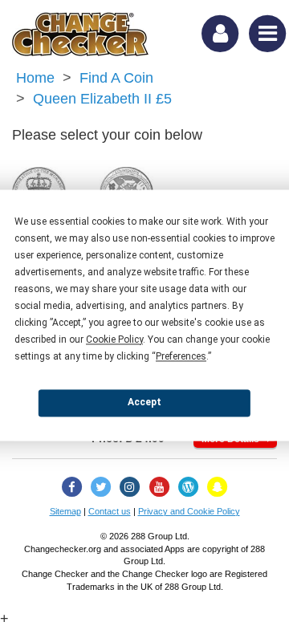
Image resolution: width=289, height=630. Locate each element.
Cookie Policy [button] (114, 339)
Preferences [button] (181, 356)
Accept (144, 402)
